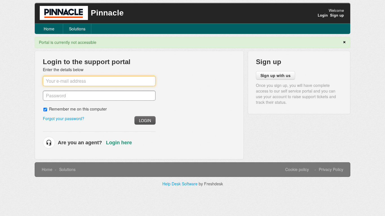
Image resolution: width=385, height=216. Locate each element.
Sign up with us (275, 75)
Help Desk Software (180, 183)
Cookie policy (297, 169)
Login (145, 120)
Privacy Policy (331, 169)
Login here (119, 142)
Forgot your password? (63, 118)
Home (49, 29)
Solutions (77, 29)
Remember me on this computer (78, 108)
